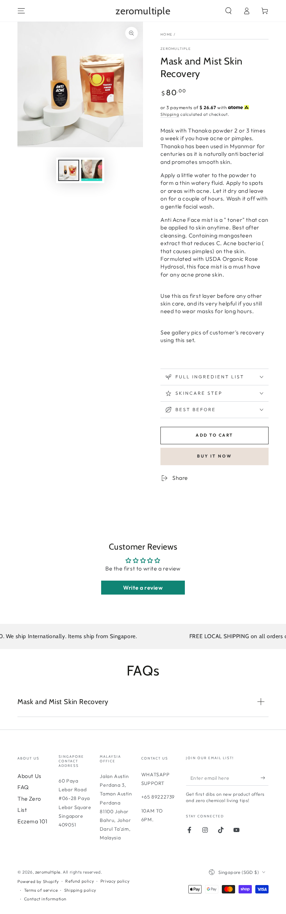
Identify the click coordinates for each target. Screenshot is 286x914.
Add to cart (214, 435)
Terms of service (41, 890)
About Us (29, 775)
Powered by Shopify (38, 881)
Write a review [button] (143, 587)
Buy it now (214, 456)
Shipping (169, 114)
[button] (228, 10)
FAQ (23, 787)
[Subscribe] (265, 777)
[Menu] (21, 10)
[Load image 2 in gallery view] (91, 170)
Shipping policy (80, 890)
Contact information (45, 898)
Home (166, 34)
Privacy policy (114, 881)
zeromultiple (175, 48)
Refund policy (79, 881)
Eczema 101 (32, 821)
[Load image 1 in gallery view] (68, 170)
